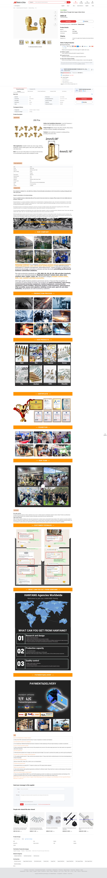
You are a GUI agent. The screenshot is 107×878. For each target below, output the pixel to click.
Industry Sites (61, 869)
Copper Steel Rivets (61, 861)
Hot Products (26, 869)
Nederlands (55, 871)
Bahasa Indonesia (84, 871)
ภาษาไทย (71, 871)
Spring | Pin (15, 843)
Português (35, 871)
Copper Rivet (53, 861)
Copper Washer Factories (27, 861)
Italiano (48, 871)
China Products (31, 869)
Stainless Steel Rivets (18, 855)
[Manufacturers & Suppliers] (19, 2)
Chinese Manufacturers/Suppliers (40, 869)
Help (74, 5)
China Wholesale (48, 869)
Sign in (92, 2)
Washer (55, 841)
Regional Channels (66, 869)
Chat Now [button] (86, 21)
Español (31, 871)
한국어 (63, 871)
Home (14, 7)
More (14, 865)
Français (39, 871)
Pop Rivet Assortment (27, 855)
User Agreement (59, 873)
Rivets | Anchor (36, 843)
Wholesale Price (55, 869)
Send (22, 804)
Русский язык (43, 871)
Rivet (36, 7)
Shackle (75, 843)
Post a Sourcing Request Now (44, 804)
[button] (70, 91)
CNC (54, 843)
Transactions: (77, 72)
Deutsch (51, 871)
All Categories (17, 5)
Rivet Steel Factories (37, 861)
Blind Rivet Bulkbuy (17, 863)
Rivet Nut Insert (36, 855)
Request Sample (81, 24)
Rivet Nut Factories (17, 861)
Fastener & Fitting (31, 7)
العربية (59, 871)
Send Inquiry (68, 21)
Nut (34, 841)
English (27, 871)
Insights (81, 869)
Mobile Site (77, 869)
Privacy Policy (70, 873)
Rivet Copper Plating (79, 861)
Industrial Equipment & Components (21, 7)
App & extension (80, 5)
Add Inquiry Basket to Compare (36, 46)
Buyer (68, 5)
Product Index (73, 869)
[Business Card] (92, 94)
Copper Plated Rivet (70, 861)
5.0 (80, 90)
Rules (93, 5)
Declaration (65, 873)
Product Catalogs (29, 838)
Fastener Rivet (46, 861)
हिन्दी (68, 871)
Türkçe (75, 871)
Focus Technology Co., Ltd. (46, 873)
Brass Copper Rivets (88, 861)
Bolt (14, 841)
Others (14, 845)
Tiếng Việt (79, 871)
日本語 (66, 871)
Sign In (62, 83)
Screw (75, 841)
